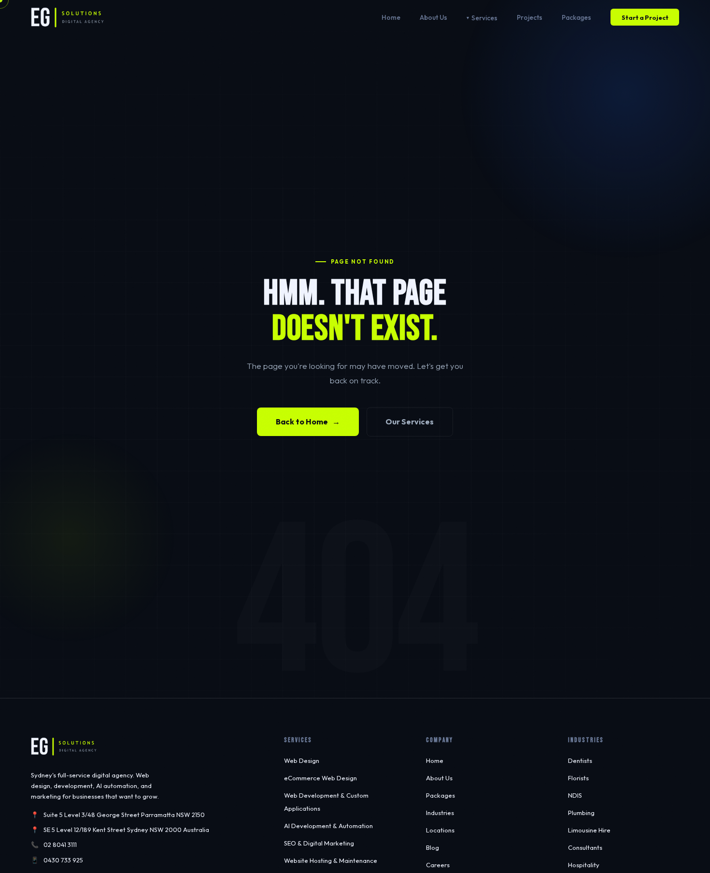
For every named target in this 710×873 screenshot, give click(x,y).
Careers (438, 865)
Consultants (585, 847)
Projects (529, 17)
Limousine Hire (589, 830)
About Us (433, 17)
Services (484, 18)
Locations (440, 830)
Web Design (301, 760)
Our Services (409, 421)
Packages (576, 17)
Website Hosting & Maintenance (330, 860)
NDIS (575, 795)
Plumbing (581, 813)
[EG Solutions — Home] (67, 17)
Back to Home (308, 421)
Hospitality (583, 865)
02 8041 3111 (60, 844)
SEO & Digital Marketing (319, 843)
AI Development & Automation (328, 826)
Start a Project (645, 17)
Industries (440, 813)
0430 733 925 (63, 860)
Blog (432, 847)
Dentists (580, 760)
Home (391, 17)
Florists (578, 778)
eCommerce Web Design (320, 778)
